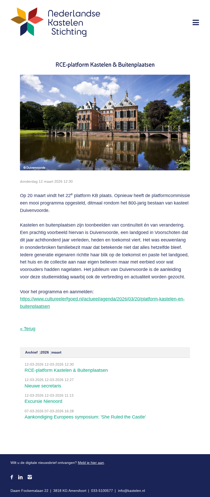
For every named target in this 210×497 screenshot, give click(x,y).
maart (56, 352)
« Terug (27, 328)
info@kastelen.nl (131, 491)
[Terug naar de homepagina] (55, 23)
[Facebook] (11, 477)
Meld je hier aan (91, 463)
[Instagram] (30, 477)
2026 (45, 352)
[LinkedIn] (20, 477)
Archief (31, 352)
